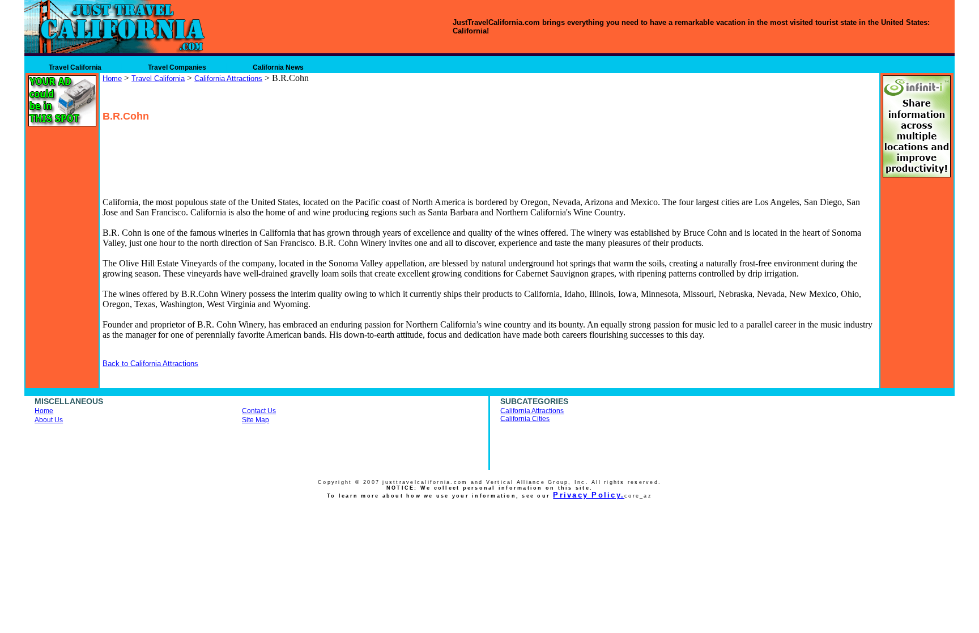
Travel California (75, 67)
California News (278, 67)
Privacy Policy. (588, 495)
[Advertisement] (236, 148)
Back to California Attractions (150, 363)
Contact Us (259, 411)
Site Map (255, 420)
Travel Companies (177, 67)
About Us (49, 420)
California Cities (525, 419)
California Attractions (228, 78)
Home (112, 78)
